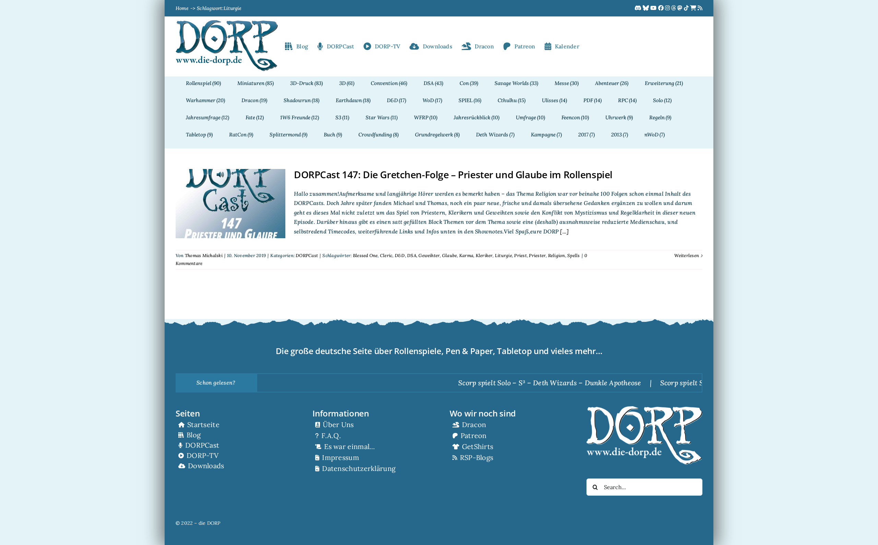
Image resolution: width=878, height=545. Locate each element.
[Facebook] (661, 8)
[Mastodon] (680, 8)
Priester (537, 255)
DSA (411, 255)
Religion (556, 255)
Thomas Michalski (204, 255)
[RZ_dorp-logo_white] (644, 408)
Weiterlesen (686, 255)
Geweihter (429, 255)
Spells (573, 255)
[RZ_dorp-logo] (227, 22)
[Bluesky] (646, 8)
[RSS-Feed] (700, 8)
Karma (466, 255)
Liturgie (503, 255)
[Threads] (674, 8)
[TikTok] (687, 8)
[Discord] (638, 8)
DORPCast (307, 255)
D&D (400, 255)
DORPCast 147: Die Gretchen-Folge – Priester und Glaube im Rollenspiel (453, 174)
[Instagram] (668, 8)
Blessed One (365, 255)
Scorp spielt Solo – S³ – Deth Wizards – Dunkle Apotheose (522, 382)
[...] (564, 231)
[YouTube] (654, 8)
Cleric (386, 255)
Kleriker (484, 255)
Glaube (449, 255)
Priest (520, 255)
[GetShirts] (694, 8)
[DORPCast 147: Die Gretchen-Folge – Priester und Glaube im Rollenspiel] (230, 203)
